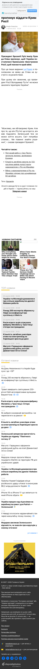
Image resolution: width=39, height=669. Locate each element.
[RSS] (24, 658)
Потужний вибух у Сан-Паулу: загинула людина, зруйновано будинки (18, 155)
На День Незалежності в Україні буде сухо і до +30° (18, 368)
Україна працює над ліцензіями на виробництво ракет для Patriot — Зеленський (17, 503)
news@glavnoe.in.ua (12, 643)
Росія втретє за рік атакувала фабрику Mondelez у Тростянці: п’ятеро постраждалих (19, 403)
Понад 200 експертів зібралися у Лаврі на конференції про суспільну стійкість (19, 377)
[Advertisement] (19, 107)
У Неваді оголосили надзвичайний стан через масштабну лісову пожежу (19, 513)
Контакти (4, 629)
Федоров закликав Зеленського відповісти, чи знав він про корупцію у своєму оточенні (19, 524)
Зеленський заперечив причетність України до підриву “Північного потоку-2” (18, 435)
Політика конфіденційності (10, 635)
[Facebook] (3, 658)
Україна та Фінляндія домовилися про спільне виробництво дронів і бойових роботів (19, 470)
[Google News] (20, 658)
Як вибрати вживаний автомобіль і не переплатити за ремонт (18, 413)
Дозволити (32, 11)
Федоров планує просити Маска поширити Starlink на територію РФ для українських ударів (19, 459)
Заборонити (21, 11)
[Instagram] (16, 658)
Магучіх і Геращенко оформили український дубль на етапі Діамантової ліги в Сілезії (19, 447)
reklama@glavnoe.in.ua (13, 649)
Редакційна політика (8, 632)
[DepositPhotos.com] (11, 665)
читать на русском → (30, 26)
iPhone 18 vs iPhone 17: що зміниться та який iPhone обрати (19, 492)
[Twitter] (7, 658)
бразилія (10, 181)
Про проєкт (5, 626)
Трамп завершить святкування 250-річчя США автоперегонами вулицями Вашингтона (18, 391)
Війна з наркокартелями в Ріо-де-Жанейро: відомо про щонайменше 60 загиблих (20, 173)
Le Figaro (28, 69)
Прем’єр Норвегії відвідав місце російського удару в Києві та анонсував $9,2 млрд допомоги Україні (19, 482)
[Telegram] (12, 658)
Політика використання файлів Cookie (14, 639)
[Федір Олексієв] (3, 28)
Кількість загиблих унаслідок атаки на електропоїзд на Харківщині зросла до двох (19, 423)
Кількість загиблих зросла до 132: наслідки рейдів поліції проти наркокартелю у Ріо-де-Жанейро (20, 164)
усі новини (31, 533)
